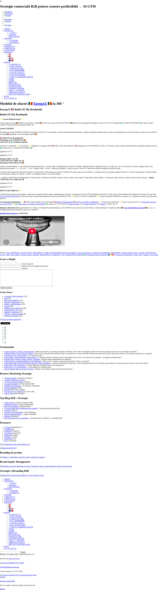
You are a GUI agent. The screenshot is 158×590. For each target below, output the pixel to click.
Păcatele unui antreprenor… (13, 414)
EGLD (2, 255)
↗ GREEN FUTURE (16, 68)
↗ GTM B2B (13, 40)
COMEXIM (8, 429)
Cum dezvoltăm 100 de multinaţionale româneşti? (21, 408)
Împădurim (8, 435)
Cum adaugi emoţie (11, 384)
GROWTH (8, 38)
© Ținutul (7, 427)
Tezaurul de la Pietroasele (123, 255)
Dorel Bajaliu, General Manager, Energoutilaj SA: (21, 357)
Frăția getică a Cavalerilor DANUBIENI (31, 204)
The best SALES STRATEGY (14, 391)
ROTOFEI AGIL (15, 84)
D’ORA (11, 79)
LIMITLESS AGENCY (17, 92)
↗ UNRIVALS (14, 43)
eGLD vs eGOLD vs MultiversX (87, 202)
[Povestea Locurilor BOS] (18, 577)
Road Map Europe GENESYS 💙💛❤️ (100, 255)
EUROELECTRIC (15, 86)
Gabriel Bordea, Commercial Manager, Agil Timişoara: (22, 361)
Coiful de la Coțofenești (100, 253)
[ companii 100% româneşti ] (14, 296)
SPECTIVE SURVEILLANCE (19, 94)
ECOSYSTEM (9, 50)
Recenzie (7, 390)
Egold (8, 255)
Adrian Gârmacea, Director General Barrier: (19, 352)
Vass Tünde (154, 255)
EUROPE (7, 431)
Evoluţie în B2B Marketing (13, 412)
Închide (2, 589)
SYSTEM (7, 44)
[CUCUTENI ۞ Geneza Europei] (12, 563)
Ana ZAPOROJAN (13, 253)
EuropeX (40, 103)
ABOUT (7, 29)
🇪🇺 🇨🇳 (11, 60)
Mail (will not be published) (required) (35, 266)
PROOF (7, 62)
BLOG (6, 96)
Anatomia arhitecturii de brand (14, 380)
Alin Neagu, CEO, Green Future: (15, 355)
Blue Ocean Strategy (70, 253)
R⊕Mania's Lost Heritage (13, 308)
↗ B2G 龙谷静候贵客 (17, 70)
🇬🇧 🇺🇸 (11, 58)
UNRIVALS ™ (9, 46)
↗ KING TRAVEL (15, 66)
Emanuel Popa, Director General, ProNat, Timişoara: (22, 359)
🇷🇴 (10, 56)
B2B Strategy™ (38, 253)
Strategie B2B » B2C (11, 310)
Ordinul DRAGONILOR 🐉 (75, 255)
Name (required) (27, 264)
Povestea (7, 437)
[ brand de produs (10, 378)
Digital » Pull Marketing (12, 304)
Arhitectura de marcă (11, 404)
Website (24, 268)
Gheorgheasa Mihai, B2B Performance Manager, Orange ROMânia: (27, 363)
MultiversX (57, 255)
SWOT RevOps (14, 36)
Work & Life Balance (11, 316)
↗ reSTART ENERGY (17, 73)
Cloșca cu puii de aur (84, 253)
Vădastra (102, 204)
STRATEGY (8, 31)
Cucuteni (141, 253)
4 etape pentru (9, 403)
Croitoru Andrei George (129, 253)
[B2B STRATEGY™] (1, 1)
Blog (6, 298)
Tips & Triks (8, 393)
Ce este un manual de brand (13, 382)
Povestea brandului (10, 388)
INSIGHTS (8, 52)
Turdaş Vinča (137, 255)
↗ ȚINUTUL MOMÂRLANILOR (21, 77)
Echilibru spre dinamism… (13, 386)
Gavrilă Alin (8, 433)
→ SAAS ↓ (13, 33)
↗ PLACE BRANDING (17, 75)
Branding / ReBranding (12, 302)
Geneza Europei (73, 204)
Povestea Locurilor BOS (7, 581)
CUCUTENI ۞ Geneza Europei (9, 567)
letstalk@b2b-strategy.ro (9, 213)
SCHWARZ (8, 439)
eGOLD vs (8, 410)
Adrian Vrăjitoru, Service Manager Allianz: (19, 353)
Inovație (7, 306)
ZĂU (6, 441)
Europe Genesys (26, 255)
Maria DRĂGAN (46, 255)
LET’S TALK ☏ (10, 98)
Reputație (7, 416)
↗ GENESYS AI (15, 64)
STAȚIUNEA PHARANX (10, 196)
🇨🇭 (10, 54)
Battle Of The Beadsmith (64, 202)
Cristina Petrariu (114, 253)
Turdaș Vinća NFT (90, 204)
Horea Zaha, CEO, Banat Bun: (14, 365)
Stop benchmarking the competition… (17, 418)
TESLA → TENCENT (17, 90)
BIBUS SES (13, 83)
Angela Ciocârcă (26, 253)
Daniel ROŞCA (150, 253)
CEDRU (12, 81)
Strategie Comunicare (11, 312)
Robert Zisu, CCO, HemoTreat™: (16, 367)
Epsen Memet (15, 255)
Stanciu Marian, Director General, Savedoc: (19, 369)
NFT (63, 255)
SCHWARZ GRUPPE (16, 88)
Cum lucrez (12, 35)
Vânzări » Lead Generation (13, 314)
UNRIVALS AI (9, 48)
